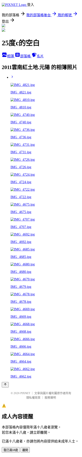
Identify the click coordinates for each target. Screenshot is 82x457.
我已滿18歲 (10, 450)
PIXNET (25, 393)
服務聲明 (50, 397)
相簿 (11, 56)
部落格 (25, 56)
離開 (25, 450)
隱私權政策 (33, 397)
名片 (40, 56)
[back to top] (5, 385)
